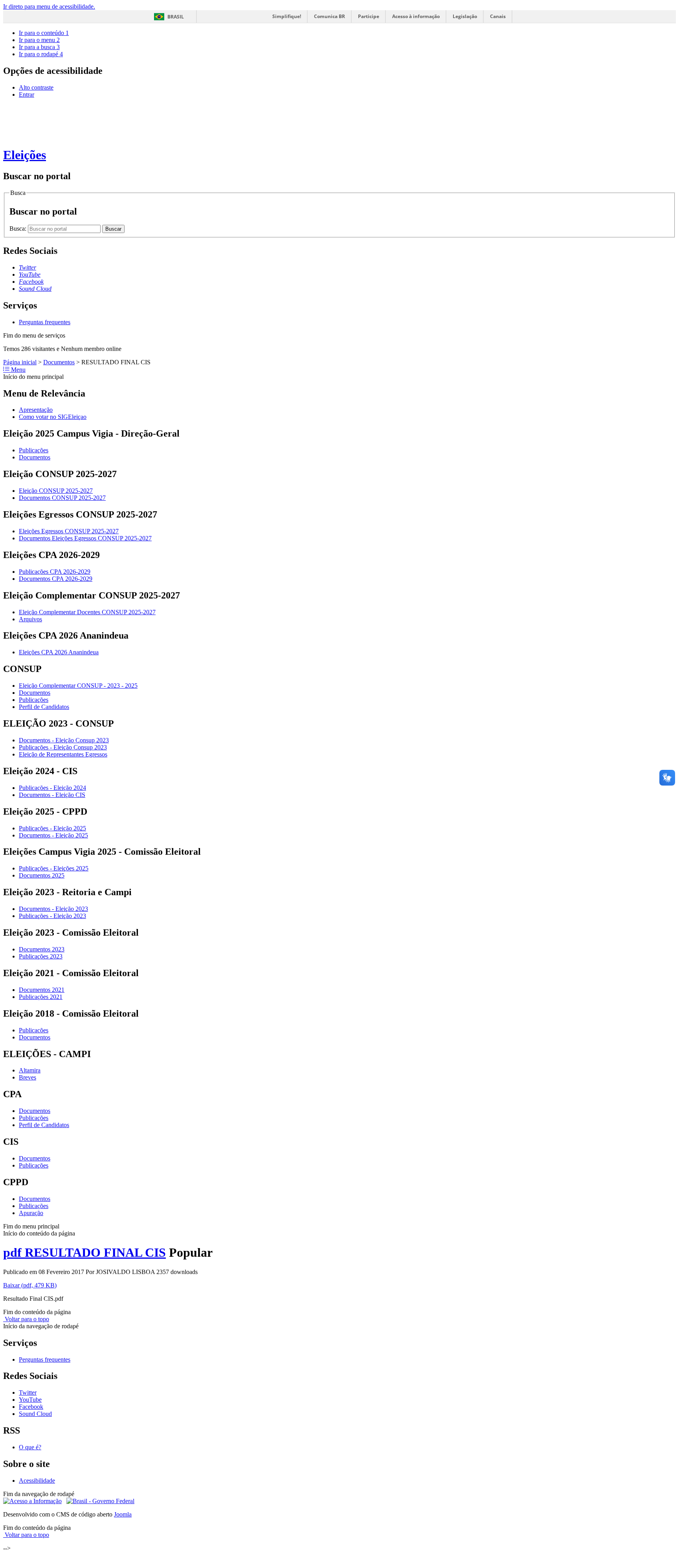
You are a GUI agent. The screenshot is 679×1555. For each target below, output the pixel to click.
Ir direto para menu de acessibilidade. (49, 6)
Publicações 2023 (40, 956)
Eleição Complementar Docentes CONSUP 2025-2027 (87, 612)
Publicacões (33, 1030)
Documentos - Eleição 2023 (53, 908)
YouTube (30, 1399)
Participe (368, 16)
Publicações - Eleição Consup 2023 (63, 747)
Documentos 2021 (41, 989)
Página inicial (20, 362)
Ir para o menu (39, 40)
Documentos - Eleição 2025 (53, 835)
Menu (17, 369)
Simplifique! (286, 16)
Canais (498, 16)
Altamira (29, 1070)
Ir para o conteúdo (44, 32)
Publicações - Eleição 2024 (52, 787)
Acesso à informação (416, 16)
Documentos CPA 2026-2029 (55, 578)
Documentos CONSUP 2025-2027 (62, 497)
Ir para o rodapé (41, 54)
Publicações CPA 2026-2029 (54, 571)
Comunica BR (329, 16)
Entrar (26, 94)
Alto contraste (36, 87)
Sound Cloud (35, 1413)
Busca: (18, 228)
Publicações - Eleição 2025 (52, 828)
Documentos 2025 (41, 875)
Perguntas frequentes (44, 322)
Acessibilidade (37, 1480)
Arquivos (30, 619)
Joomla (123, 1514)
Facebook (31, 1406)
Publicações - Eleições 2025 (53, 868)
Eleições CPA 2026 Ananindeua (59, 652)
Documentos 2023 (41, 949)
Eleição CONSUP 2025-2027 (56, 490)
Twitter (28, 1392)
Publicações (33, 450)
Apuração (31, 1213)
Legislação (465, 16)
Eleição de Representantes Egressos (63, 754)
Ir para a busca (39, 47)
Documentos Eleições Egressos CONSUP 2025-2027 (85, 538)
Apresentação (36, 409)
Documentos (59, 362)
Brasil (175, 16)
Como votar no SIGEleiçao (52, 416)
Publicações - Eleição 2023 (52, 915)
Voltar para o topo (26, 1319)
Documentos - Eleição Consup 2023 (64, 740)
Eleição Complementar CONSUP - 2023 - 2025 (78, 685)
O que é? (30, 1447)
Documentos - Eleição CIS (52, 794)
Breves (27, 1077)
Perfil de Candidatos (44, 706)
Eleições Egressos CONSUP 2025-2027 (69, 531)
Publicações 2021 (40, 996)
